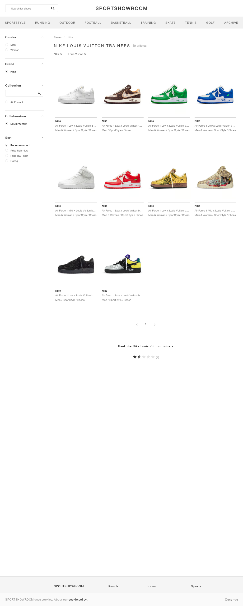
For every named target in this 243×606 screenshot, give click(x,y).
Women (14, 49)
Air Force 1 (16, 102)
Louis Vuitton (19, 123)
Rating (14, 160)
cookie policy (78, 599)
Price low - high (19, 155)
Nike (13, 71)
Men (13, 44)
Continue (231, 599)
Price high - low (19, 150)
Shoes (58, 37)
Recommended (19, 145)
